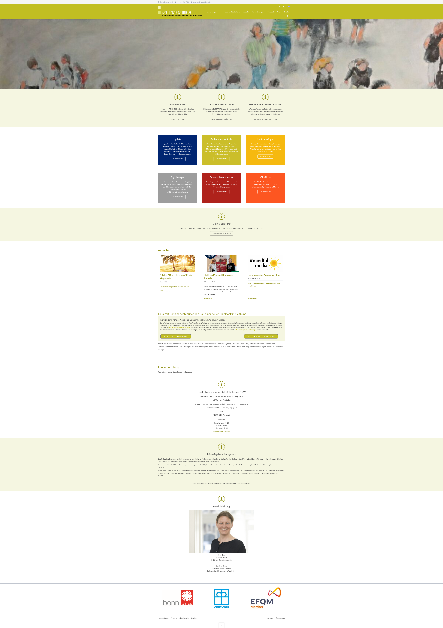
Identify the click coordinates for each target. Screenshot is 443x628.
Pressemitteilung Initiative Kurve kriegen (174, 287)
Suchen (287, 16)
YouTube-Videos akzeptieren (175, 336)
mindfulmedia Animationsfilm (264, 274)
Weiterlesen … (165, 291)
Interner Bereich (278, 7)
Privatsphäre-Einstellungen (181, 327)
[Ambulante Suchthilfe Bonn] (289, 6)
